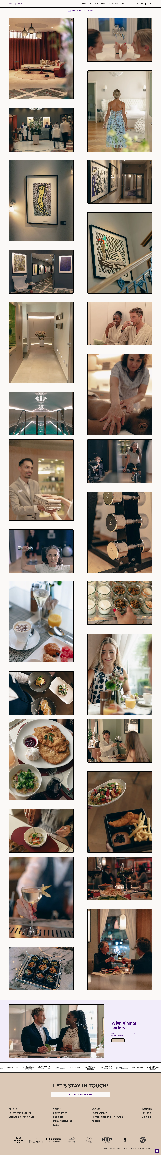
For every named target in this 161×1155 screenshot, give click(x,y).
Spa (84, 10)
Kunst (79, 10)
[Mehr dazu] (125, 1140)
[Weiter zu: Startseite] (16, 3)
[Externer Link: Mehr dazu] (18, 1140)
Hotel (74, 10)
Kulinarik (90, 10)
